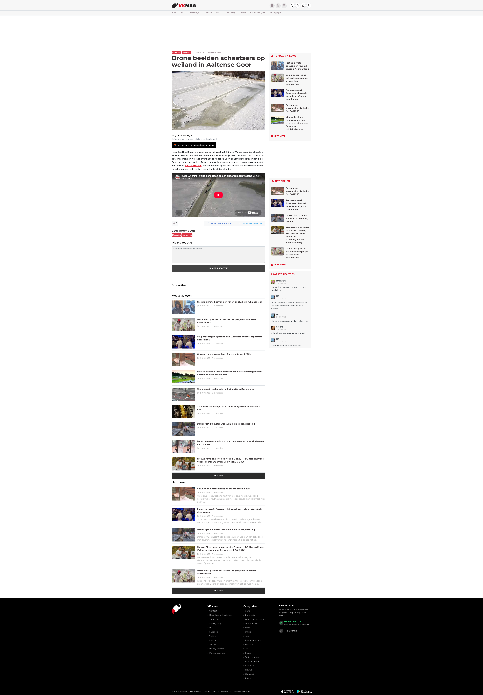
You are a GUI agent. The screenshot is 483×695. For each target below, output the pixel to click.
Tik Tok (212, 644)
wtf (246, 648)
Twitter (212, 636)
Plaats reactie (218, 268)
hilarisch (249, 644)
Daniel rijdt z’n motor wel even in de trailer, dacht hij (226, 424)
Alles (174, 13)
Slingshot (249, 674)
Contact (213, 611)
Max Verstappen (253, 640)
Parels (248, 678)
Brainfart (281, 281)
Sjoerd (279, 327)
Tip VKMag (290, 630)
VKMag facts (215, 619)
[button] (297, 5)
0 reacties (218, 326)
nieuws (248, 670)
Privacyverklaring (195, 691)
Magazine (176, 52)
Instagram (214, 640)
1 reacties (218, 413)
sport (247, 636)
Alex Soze (249, 665)
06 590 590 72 (292, 621)
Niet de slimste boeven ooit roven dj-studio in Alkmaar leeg (230, 302)
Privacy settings (216, 648)
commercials (251, 623)
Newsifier (246, 691)
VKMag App (275, 13)
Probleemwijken (258, 13)
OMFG (219, 13)
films (247, 627)
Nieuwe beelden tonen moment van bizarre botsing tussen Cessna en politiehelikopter (297, 123)
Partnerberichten (217, 653)
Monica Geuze (252, 661)
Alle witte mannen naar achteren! (288, 333)
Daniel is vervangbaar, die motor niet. (289, 321)
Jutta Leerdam (252, 657)
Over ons (215, 691)
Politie (243, 13)
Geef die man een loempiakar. (286, 345)
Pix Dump (231, 13)
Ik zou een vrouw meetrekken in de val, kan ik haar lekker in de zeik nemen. (289, 305)
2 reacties (218, 343)
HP (277, 296)
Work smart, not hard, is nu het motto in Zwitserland (225, 389)
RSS (211, 627)
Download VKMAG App (220, 615)
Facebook (214, 632)
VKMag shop (215, 623)
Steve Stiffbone (214, 52)
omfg (247, 611)
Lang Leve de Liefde (255, 619)
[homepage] (203, 5)
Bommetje (194, 13)
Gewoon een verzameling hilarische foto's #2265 (224, 354)
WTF (183, 13)
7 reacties (218, 306)
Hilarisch (208, 13)
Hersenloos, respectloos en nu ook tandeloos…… (288, 289)
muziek (248, 632)
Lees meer (218, 475)
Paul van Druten (193, 165)
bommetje (187, 52)
